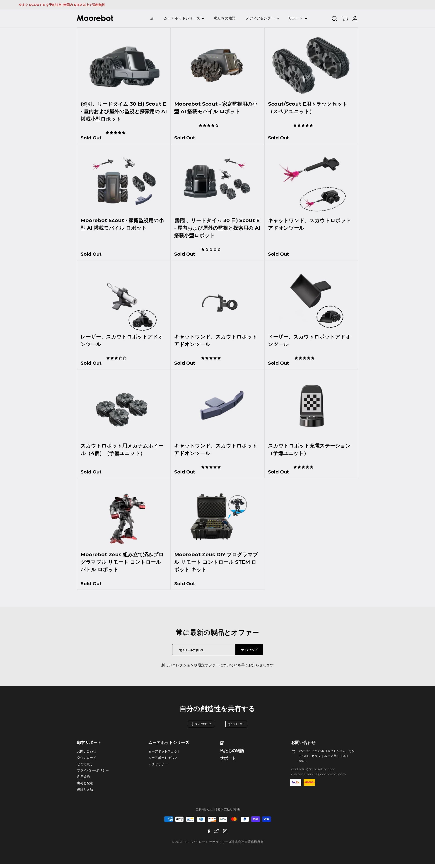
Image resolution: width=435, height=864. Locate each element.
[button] (116, 133)
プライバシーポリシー (93, 770)
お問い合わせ (86, 751)
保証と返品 (85, 789)
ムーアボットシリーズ (182, 18)
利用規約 (83, 777)
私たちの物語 (225, 18)
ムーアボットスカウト (164, 751)
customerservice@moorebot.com (318, 774)
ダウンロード (86, 758)
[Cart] (344, 18)
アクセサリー (157, 764)
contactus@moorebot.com (313, 769)
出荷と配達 (85, 783)
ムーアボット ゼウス (163, 758)
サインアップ (249, 649)
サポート (295, 18)
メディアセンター (260, 18)
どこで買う (85, 764)
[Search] (335, 18)
